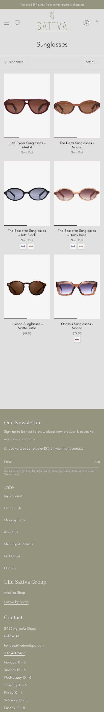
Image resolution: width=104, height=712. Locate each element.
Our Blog (10, 568)
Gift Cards (12, 556)
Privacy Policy (71, 471)
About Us (11, 532)
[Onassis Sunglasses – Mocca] (77, 287)
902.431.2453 (14, 653)
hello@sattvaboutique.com (24, 645)
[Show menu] (7, 22)
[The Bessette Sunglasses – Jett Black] (27, 193)
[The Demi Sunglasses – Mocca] (77, 106)
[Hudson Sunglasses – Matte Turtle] (27, 287)
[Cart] (97, 22)
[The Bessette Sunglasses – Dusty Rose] (77, 193)
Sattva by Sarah (16, 602)
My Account (13, 496)
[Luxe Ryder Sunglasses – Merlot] (27, 106)
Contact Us (12, 508)
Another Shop (14, 592)
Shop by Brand (15, 520)
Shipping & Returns (18, 544)
